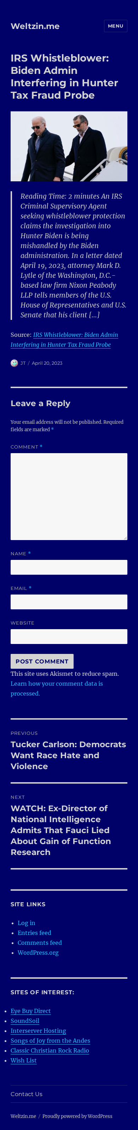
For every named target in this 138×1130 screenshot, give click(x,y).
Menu (115, 26)
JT (23, 363)
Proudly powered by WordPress (77, 1116)
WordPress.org (38, 952)
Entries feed (34, 932)
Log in (26, 922)
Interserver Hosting (38, 1030)
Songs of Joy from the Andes (50, 1040)
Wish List (24, 1060)
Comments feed (40, 942)
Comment (27, 447)
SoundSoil (25, 1020)
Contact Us (26, 1094)
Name (21, 554)
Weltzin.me (35, 26)
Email (21, 588)
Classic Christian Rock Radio (50, 1050)
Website (23, 623)
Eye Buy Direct (31, 1010)
